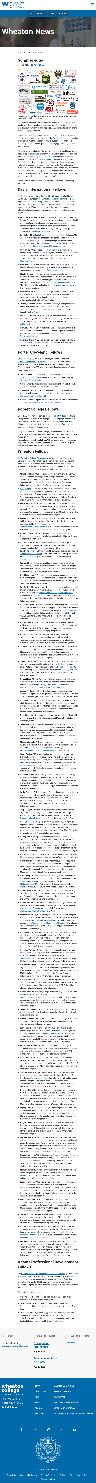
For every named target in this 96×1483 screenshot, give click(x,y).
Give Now (61, 13)
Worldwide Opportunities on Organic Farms (37, 750)
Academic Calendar (64, 1386)
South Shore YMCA (28, 958)
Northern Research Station (31, 765)
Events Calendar (62, 1392)
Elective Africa (33, 312)
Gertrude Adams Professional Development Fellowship (44, 1274)
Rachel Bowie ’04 (63, 491)
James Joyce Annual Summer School (48, 246)
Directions (40, 1392)
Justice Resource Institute (31, 554)
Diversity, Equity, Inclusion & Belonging (74, 1414)
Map (37, 1397)
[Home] (16, 4)
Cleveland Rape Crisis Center (32, 396)
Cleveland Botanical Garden (31, 380)
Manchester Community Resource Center (56, 593)
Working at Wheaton (64, 1408)
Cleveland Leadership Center (47, 402)
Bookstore (59, 1397)
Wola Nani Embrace (67, 610)
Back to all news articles (33, 53)
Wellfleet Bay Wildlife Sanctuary (33, 911)
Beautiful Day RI (26, 1175)
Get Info (40, 13)
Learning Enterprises (65, 282)
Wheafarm (60, 1158)
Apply (51, 13)
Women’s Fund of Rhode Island (44, 923)
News (37, 1403)
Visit (30, 13)
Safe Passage (51, 270)
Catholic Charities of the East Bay (33, 527)
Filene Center (45, 159)
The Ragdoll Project (67, 667)
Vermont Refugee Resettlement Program (37, 997)
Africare (49, 1143)
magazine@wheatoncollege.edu (15, 1346)
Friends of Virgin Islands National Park (36, 818)
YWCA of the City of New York (52, 687)
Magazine (40, 1414)
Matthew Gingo (36, 1078)
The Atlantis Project (28, 336)
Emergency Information (66, 1403)
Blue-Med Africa (26, 261)
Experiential (37, 65)
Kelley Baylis (25, 489)
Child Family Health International (44, 231)
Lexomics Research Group (31, 1235)
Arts (37, 1386)
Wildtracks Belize (27, 324)
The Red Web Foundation (52, 1033)
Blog (37, 1408)
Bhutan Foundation (27, 884)
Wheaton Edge (59, 138)
